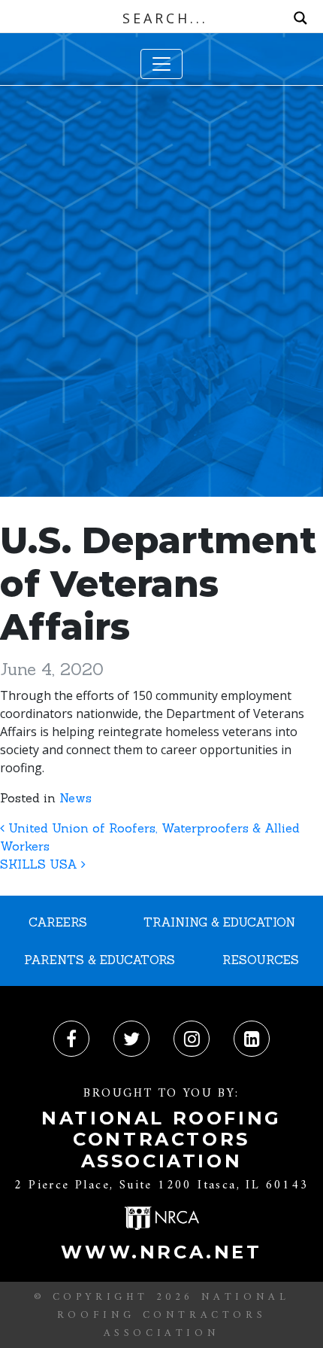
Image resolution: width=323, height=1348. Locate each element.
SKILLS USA (40, 864)
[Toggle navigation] (161, 64)
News (75, 797)
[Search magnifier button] (300, 18)
